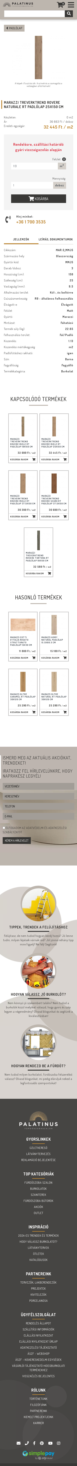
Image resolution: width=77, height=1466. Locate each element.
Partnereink (38, 1411)
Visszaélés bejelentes (38, 1376)
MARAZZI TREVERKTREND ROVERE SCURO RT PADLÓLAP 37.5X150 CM (54, 500)
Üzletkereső (38, 1148)
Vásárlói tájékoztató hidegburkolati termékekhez (38, 1368)
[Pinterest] (42, 1443)
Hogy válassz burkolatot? (38, 1241)
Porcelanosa (38, 1300)
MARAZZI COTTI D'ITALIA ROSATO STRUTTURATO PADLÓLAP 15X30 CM (21, 641)
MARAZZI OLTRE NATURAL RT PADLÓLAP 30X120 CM (54, 697)
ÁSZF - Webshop (39, 1353)
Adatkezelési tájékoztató (38, 1347)
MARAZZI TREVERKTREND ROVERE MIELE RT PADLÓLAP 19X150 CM (21, 443)
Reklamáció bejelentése (38, 1160)
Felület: (57, 159)
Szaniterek (38, 1195)
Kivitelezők (39, 1294)
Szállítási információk (38, 1329)
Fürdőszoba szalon (38, 1182)
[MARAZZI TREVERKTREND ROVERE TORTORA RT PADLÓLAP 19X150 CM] (38, 540)
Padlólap (15, 28)
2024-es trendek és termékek (38, 1235)
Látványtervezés (38, 1154)
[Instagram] (59, 1443)
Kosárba (41, 198)
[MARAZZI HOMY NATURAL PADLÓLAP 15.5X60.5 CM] (54, 625)
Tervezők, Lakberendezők (38, 1282)
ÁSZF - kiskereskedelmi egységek (38, 1359)
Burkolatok (38, 1188)
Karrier (38, 1423)
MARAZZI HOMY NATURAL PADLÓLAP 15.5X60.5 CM (52, 640)
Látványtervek (38, 1247)
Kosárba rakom (19, 459)
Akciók (38, 1207)
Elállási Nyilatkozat (38, 1335)
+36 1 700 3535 (31, 222)
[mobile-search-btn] (69, 13)
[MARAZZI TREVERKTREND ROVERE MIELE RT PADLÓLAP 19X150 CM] (23, 426)
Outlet (38, 1213)
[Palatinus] (71, 5)
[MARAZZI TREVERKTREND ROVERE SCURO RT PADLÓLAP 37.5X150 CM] (54, 483)
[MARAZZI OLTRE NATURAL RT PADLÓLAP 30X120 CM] (54, 682)
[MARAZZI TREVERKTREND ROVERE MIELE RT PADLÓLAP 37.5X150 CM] (23, 483)
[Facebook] (34, 1443)
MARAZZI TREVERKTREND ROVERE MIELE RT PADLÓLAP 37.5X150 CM (22, 500)
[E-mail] (19, 1443)
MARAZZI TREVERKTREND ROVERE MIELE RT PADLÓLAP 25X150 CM (53, 443)
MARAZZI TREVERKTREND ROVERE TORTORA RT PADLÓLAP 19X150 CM (37, 556)
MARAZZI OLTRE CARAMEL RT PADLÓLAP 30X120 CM (23, 697)
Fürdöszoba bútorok (38, 1201)
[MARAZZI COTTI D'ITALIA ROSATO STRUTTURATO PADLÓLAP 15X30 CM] (23, 625)
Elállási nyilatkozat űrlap (38, 1341)
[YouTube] (50, 1443)
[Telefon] (27, 1443)
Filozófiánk (38, 1405)
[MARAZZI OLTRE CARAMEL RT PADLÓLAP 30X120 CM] (23, 682)
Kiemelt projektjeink (38, 1417)
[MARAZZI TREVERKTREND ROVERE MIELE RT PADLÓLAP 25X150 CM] (54, 426)
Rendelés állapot (38, 1323)
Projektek (38, 1288)
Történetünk (38, 1399)
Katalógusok (39, 1260)
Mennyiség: (59, 178)
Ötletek (38, 1254)
